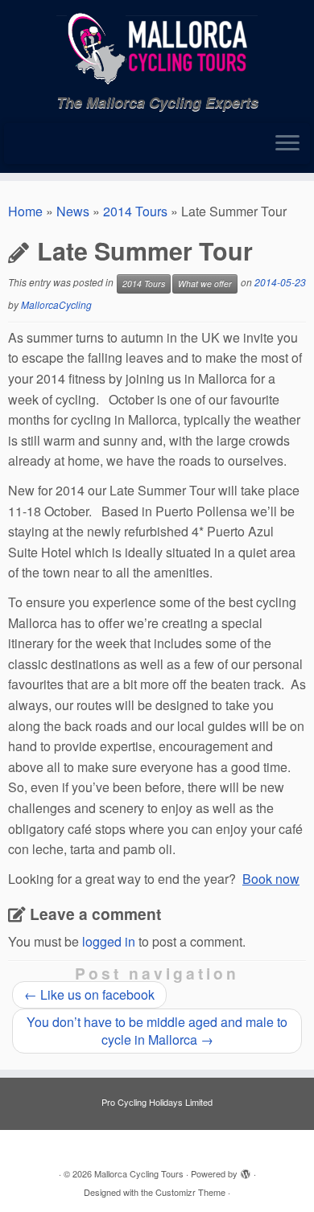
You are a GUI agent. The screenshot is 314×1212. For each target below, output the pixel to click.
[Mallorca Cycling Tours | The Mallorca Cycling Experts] (157, 47)
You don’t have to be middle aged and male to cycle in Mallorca (157, 1031)
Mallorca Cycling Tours (139, 1173)
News (72, 211)
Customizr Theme (190, 1191)
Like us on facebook (89, 994)
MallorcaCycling (56, 304)
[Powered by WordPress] (245, 1170)
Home (25, 211)
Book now (271, 878)
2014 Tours (135, 211)
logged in (108, 941)
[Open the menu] (287, 144)
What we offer (205, 283)
